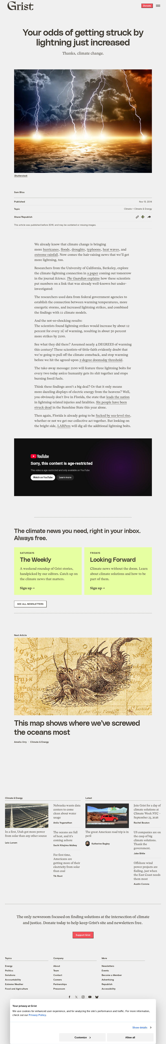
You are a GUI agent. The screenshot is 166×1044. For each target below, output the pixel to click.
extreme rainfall (46, 255)
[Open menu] (158, 5)
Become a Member (112, 975)
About (56, 966)
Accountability (13, 979)
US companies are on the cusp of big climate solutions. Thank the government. (147, 840)
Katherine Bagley (101, 843)
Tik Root (57, 876)
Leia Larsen (11, 842)
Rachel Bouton (141, 822)
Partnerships (60, 984)
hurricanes (51, 249)
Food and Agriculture (16, 988)
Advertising (108, 979)
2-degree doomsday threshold (100, 360)
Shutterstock (20, 175)
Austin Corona (141, 883)
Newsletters (108, 966)
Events (105, 970)
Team (56, 970)
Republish (107, 984)
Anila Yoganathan (62, 822)
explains (83, 278)
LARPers (64, 426)
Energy (8, 966)
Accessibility (109, 988)
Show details (139, 1027)
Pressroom (59, 988)
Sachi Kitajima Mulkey (65, 845)
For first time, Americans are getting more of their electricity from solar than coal (66, 862)
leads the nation (118, 397)
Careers (57, 979)
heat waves (111, 249)
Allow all (130, 1037)
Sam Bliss (19, 192)
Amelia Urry (20, 741)
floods (65, 249)
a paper (92, 273)
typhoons (94, 249)
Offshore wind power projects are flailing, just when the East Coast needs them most (147, 871)
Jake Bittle (139, 853)
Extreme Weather (14, 984)
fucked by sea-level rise (113, 415)
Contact (57, 975)
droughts (78, 249)
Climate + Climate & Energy (138, 208)
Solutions (10, 975)
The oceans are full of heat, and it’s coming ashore (65, 836)
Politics (9, 970)
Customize (81, 1037)
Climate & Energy (39, 741)
